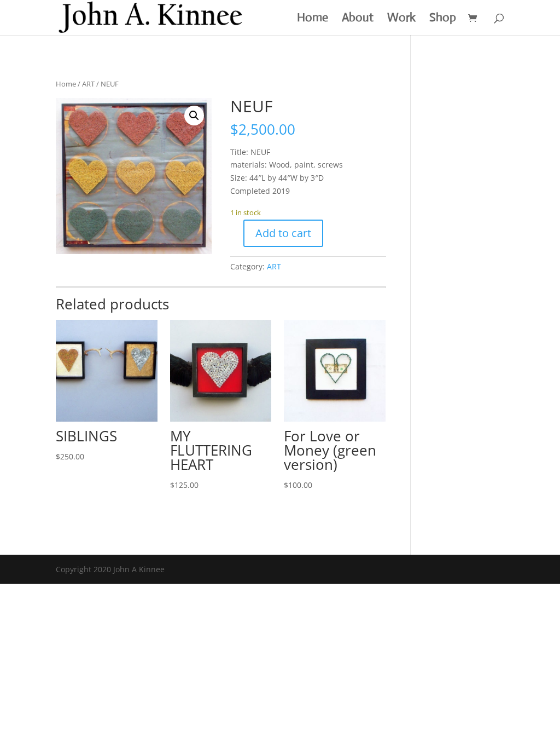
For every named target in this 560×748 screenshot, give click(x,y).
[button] (194, 115)
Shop (442, 19)
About (358, 19)
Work (401, 19)
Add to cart (283, 233)
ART (88, 84)
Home (312, 19)
